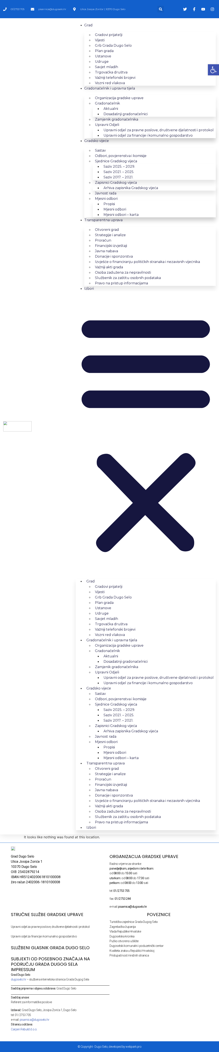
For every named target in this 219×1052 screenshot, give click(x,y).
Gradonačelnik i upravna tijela (109, 88)
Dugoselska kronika (122, 936)
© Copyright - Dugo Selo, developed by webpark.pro (110, 1046)
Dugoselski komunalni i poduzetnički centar (136, 946)
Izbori (89, 289)
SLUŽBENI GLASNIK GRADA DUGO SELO (50, 948)
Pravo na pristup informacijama (121, 283)
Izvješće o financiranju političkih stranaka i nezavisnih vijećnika (147, 262)
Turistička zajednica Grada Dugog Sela (133, 922)
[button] (160, 9)
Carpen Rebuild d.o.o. (24, 1029)
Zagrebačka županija (123, 926)
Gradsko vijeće (96, 141)
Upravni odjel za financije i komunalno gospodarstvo (148, 135)
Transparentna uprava (103, 220)
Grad (88, 25)
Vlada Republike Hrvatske (125, 931)
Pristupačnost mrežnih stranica (129, 955)
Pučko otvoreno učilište (124, 941)
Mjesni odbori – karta (121, 215)
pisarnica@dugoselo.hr (34, 1019)
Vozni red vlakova (110, 83)
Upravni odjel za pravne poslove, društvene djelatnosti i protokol (50, 926)
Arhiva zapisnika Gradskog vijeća (131, 188)
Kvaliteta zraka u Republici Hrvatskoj (132, 950)
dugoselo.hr (18, 979)
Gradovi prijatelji (108, 35)
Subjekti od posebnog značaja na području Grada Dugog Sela (50, 961)
